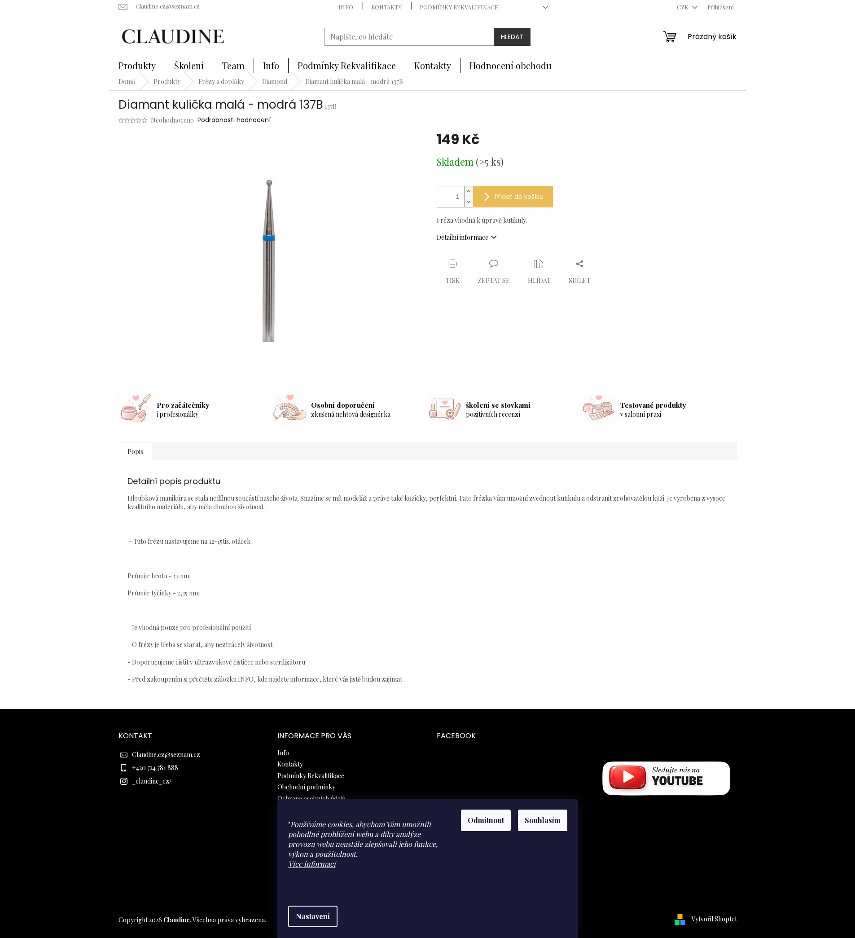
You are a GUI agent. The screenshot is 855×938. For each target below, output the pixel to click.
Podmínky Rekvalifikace (459, 7)
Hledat (512, 36)
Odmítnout (486, 820)
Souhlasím (543, 820)
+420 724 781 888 (155, 767)
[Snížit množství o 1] (468, 202)
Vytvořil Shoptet (714, 919)
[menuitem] (137, 65)
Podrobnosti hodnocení (234, 120)
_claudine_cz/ (151, 781)
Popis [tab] (135, 451)
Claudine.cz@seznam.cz (166, 754)
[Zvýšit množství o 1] (468, 191)
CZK (683, 7)
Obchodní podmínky (306, 787)
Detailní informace (462, 237)
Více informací (312, 863)
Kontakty (386, 7)
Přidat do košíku (519, 196)
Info (345, 7)
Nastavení (313, 916)
